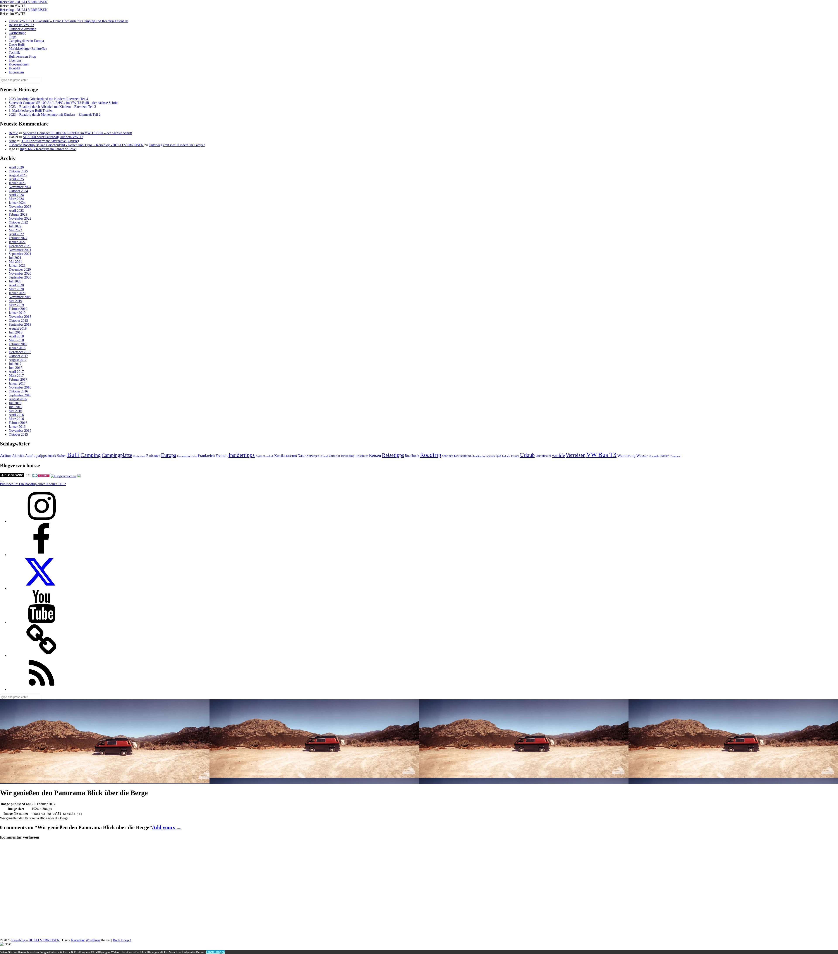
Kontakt (14, 68)
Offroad (324, 456)
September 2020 (20, 277)
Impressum (16, 72)
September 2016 (20, 395)
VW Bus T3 (601, 454)
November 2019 (20, 297)
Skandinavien (479, 456)
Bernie (13, 133)
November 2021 (20, 250)
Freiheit (222, 456)
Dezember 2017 (20, 352)
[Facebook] (41, 555)
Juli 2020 (15, 281)
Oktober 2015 (18, 434)
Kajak (259, 455)
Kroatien (291, 455)
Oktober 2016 (18, 391)
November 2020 (20, 273)
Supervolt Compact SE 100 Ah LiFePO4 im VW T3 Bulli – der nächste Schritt (63, 103)
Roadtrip (430, 455)
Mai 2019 (15, 301)
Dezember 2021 (20, 246)
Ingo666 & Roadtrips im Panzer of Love (48, 149)
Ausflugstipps (36, 456)
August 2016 (18, 399)
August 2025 (18, 175)
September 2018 (20, 324)
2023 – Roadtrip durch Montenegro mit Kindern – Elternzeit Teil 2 (54, 114)
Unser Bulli (17, 44)
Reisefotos (361, 455)
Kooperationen (19, 64)
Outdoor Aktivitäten (22, 29)
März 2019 (16, 305)
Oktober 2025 (18, 171)
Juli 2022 (15, 226)
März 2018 (16, 340)
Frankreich (206, 455)
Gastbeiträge (17, 33)
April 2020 (16, 285)
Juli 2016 (15, 403)
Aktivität (18, 455)
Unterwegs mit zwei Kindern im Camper (177, 145)
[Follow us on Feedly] (41, 689)
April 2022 (16, 234)
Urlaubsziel (543, 455)
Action (5, 455)
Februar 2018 (18, 344)
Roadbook (412, 455)
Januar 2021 (17, 265)
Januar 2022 (17, 242)
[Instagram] (41, 521)
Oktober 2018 (18, 320)
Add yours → (167, 827)
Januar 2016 (17, 426)
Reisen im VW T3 (21, 25)
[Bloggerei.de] (41, 476)
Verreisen (576, 455)
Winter (664, 455)
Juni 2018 (15, 332)
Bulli (73, 454)
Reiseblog (348, 455)
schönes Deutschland (456, 455)
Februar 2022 (18, 238)
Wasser (642, 455)
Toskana (515, 455)
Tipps (12, 37)
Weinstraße (654, 456)
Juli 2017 (15, 364)
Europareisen (184, 456)
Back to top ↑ (122, 940)
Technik (14, 52)
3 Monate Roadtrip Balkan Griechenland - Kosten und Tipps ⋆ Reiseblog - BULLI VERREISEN (76, 145)
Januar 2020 (17, 293)
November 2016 (20, 387)
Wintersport (675, 456)
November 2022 (20, 218)
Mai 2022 (15, 230)
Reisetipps (393, 455)
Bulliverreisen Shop (22, 56)
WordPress (93, 940)
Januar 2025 (17, 183)
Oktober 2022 (18, 222)
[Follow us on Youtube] (41, 622)
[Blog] (63, 476)
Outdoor (334, 455)
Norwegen (312, 455)
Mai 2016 (15, 411)
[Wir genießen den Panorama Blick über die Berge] (105, 782)
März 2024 (16, 199)
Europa (168, 455)
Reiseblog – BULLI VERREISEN (35, 940)
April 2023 (16, 210)
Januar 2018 (17, 348)
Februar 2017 (18, 379)
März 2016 (16, 419)
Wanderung (626, 455)
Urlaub (527, 455)
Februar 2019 (18, 309)
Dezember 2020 (20, 269)
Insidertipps (241, 455)
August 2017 (18, 360)
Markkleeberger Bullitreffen (28, 48)
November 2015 (20, 430)
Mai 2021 (15, 261)
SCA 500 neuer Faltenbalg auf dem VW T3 (53, 137)
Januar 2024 (17, 203)
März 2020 (16, 289)
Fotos (194, 456)
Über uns (15, 60)
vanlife (558, 455)
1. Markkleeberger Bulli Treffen (31, 110)
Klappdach (268, 456)
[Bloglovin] (41, 655)
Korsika (279, 455)
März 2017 (16, 375)
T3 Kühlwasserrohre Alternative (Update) (50, 141)
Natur (302, 455)
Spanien (490, 455)
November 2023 (20, 206)
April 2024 (16, 195)
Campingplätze (117, 455)
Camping (91, 455)
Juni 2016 (15, 407)
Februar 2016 (18, 423)
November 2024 (20, 187)
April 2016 (16, 415)
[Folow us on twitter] (41, 588)
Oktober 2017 (18, 356)
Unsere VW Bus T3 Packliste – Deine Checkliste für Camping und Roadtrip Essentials (68, 21)
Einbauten (153, 455)
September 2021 (20, 254)
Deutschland (139, 456)
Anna (12, 141)
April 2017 (16, 371)
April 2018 (16, 336)
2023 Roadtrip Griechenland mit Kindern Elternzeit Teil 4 (48, 99)
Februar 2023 (18, 214)
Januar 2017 (17, 383)
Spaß (498, 455)
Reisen (375, 455)
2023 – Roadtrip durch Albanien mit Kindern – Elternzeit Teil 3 (52, 106)
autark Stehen (57, 455)
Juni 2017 (15, 368)
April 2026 (16, 167)
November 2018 (20, 316)
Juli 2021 (15, 258)
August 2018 (18, 328)
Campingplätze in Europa (26, 41)
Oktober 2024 (18, 191)
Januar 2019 (17, 313)
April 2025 (16, 179)
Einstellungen (215, 952)
